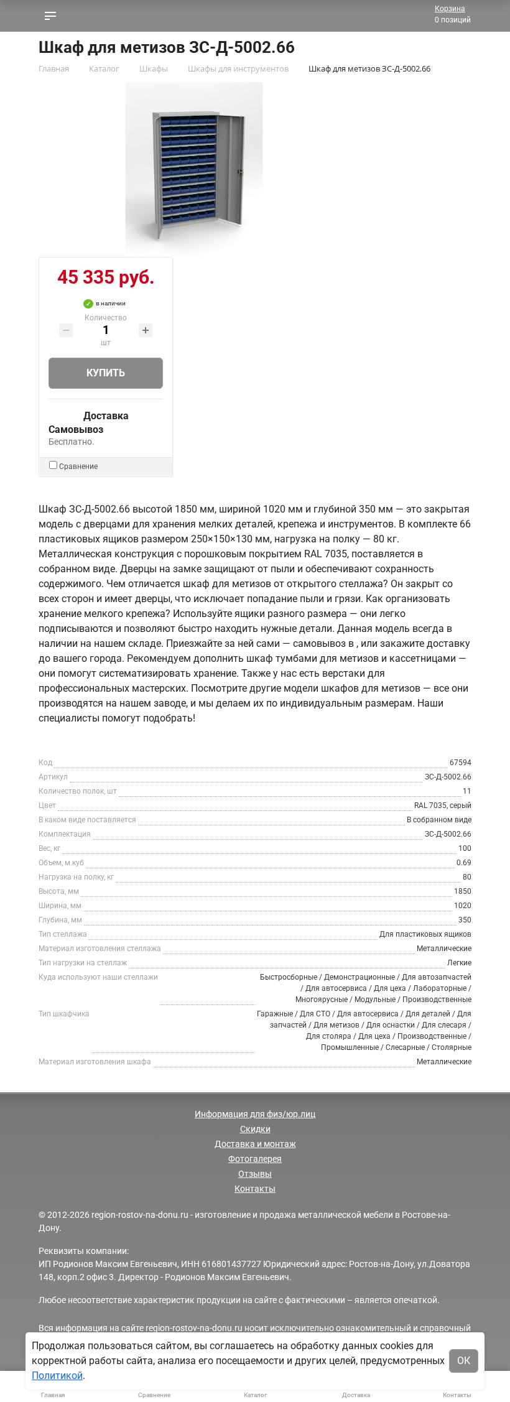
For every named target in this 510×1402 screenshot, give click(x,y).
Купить (105, 373)
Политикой (57, 1375)
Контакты (255, 1189)
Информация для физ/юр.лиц (255, 1114)
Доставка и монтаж (255, 1144)
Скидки (255, 1129)
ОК (463, 1361)
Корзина (450, 8)
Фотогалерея (255, 1159)
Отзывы (255, 1174)
